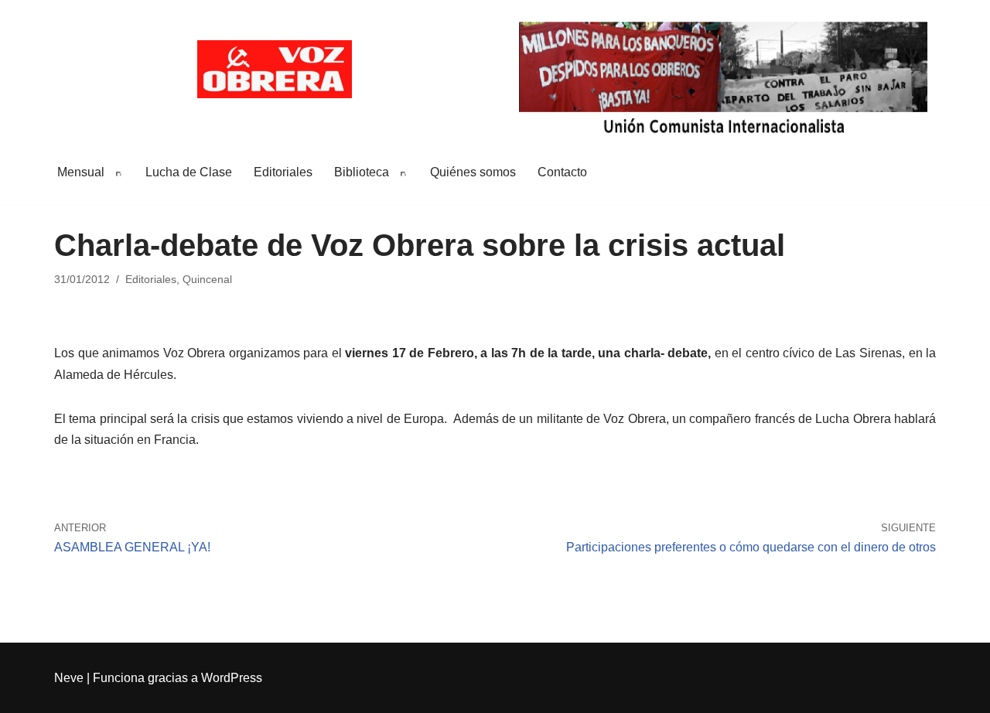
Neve (69, 677)
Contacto (562, 172)
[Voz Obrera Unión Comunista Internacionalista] (274, 69)
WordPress (231, 677)
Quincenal (207, 279)
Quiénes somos (473, 172)
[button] (116, 172)
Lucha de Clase (188, 172)
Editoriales (283, 172)
